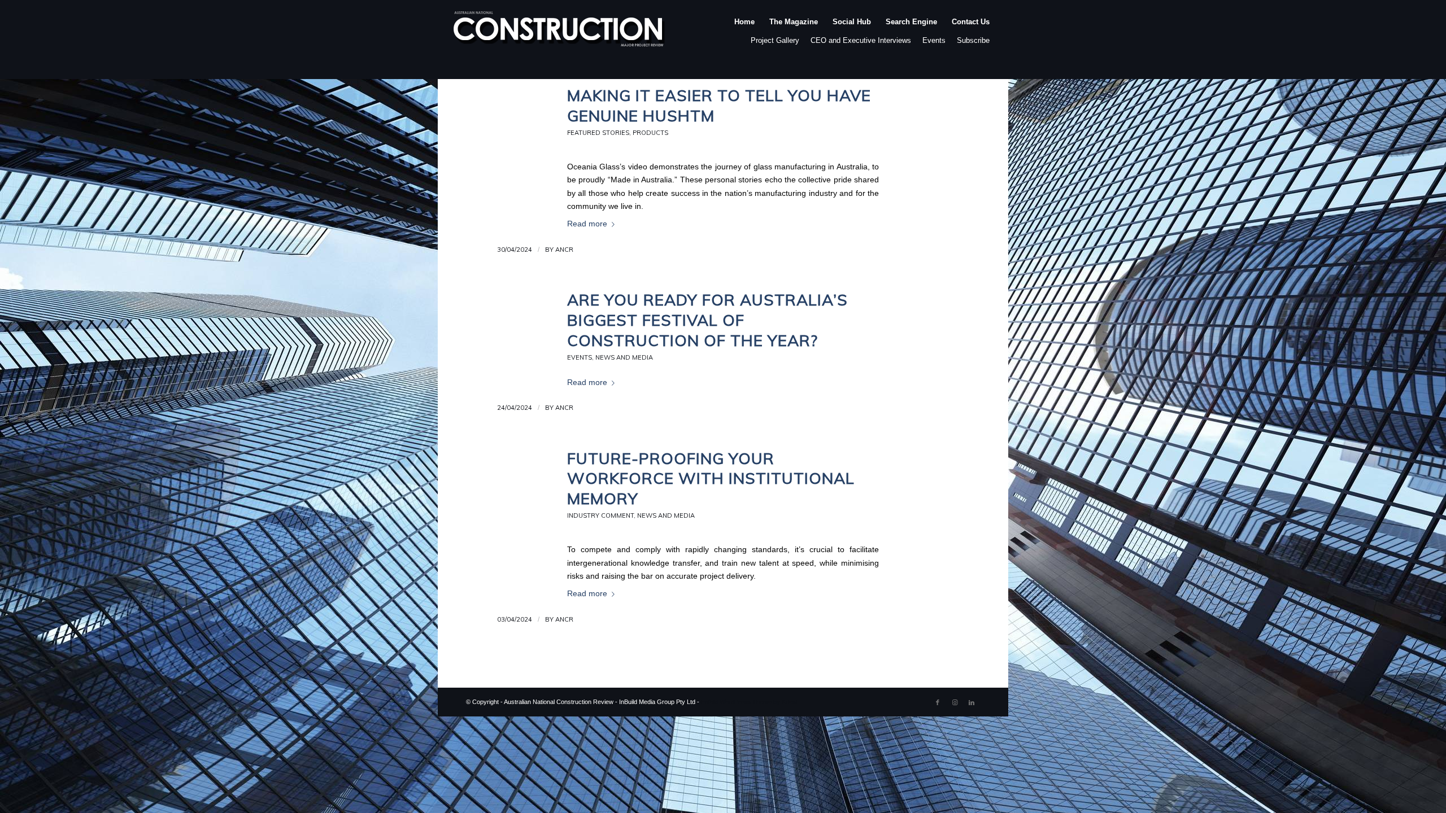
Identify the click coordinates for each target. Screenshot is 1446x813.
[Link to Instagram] (954, 702)
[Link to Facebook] (937, 702)
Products (650, 133)
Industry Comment (600, 515)
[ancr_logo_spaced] (559, 33)
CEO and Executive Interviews (861, 40)
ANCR (564, 249)
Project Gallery (775, 40)
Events (934, 40)
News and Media (624, 357)
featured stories (598, 133)
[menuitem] (744, 33)
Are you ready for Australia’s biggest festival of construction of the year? (707, 320)
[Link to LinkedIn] (971, 702)
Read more (587, 224)
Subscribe (973, 40)
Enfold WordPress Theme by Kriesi (749, 701)
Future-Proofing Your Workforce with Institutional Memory (711, 478)
